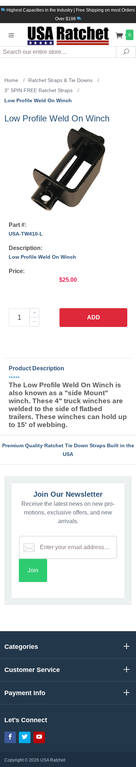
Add (93, 317)
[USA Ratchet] (68, 34)
